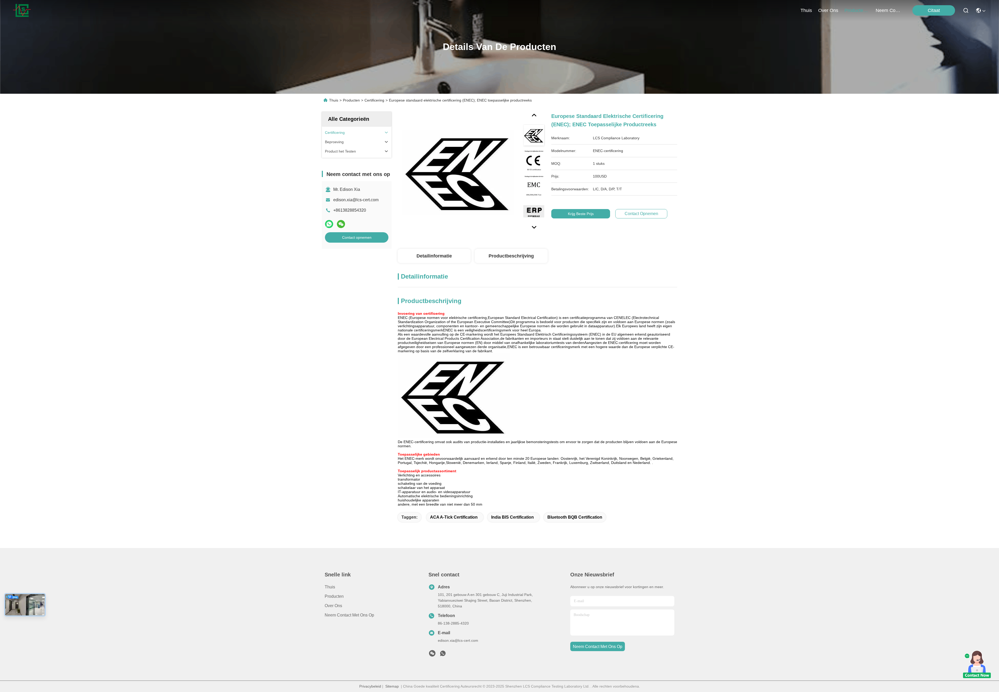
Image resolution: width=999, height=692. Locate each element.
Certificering (374, 100)
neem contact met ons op (888, 10)
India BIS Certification (512, 517)
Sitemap (392, 686)
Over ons (333, 605)
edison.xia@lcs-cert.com (356, 200)
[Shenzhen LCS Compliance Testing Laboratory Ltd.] (22, 10)
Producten (351, 100)
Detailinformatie (434, 256)
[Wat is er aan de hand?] (329, 224)
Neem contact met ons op (349, 615)
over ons (828, 10)
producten (855, 10)
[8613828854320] (442, 655)
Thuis (806, 10)
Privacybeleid (370, 686)
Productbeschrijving (511, 256)
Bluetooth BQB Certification (574, 517)
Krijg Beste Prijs (581, 214)
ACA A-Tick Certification (454, 517)
